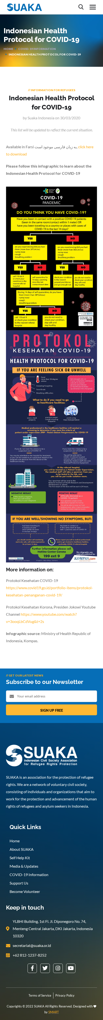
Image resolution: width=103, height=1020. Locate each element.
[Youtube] (71, 968)
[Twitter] (45, 968)
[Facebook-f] (32, 968)
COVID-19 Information (37, 49)
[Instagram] (58, 968)
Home (8, 49)
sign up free (51, 710)
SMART (53, 1012)
